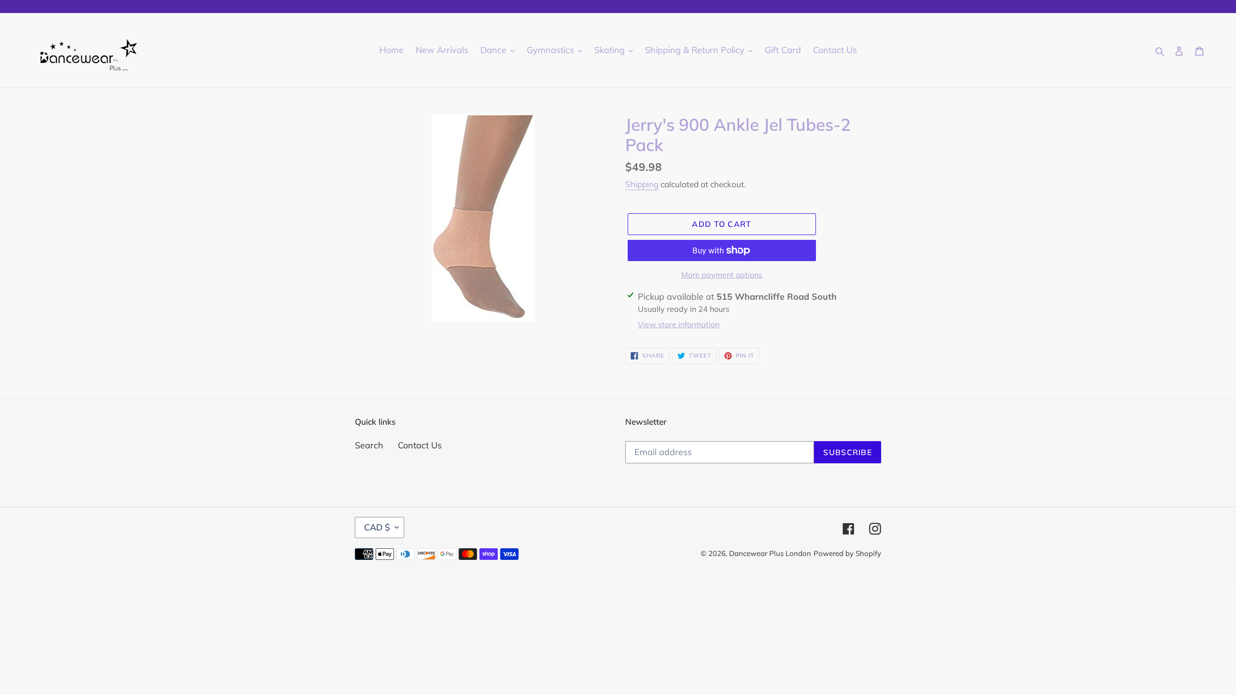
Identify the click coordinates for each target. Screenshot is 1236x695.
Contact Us (420, 445)
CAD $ (377, 527)
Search (369, 445)
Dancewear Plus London (770, 553)
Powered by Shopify (847, 553)
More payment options (721, 274)
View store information (678, 324)
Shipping (642, 184)
